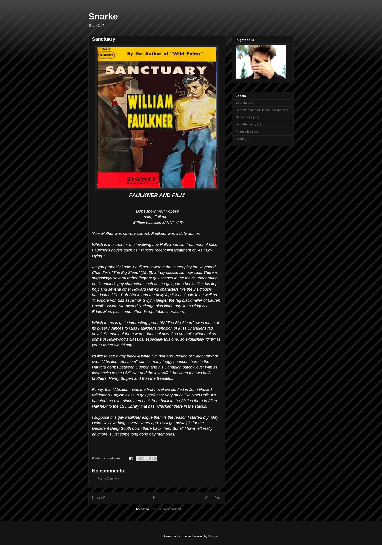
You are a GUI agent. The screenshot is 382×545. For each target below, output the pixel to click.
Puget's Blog (244, 131)
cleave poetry (245, 117)
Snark (240, 139)
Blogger (213, 536)
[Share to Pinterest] (155, 458)
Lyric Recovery (246, 124)
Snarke (103, 16)
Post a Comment (108, 478)
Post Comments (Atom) (166, 509)
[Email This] (138, 458)
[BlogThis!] (142, 458)
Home (157, 498)
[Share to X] (147, 458)
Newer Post (101, 498)
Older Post (213, 498)
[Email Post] (130, 458)
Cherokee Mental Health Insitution (259, 110)
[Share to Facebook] (151, 458)
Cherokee (242, 102)
